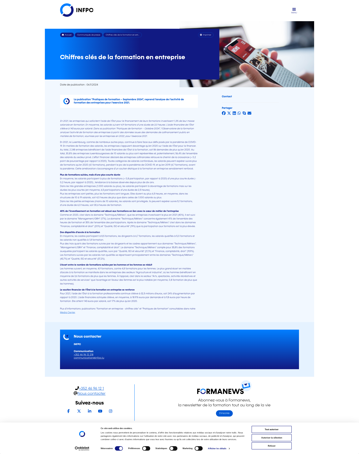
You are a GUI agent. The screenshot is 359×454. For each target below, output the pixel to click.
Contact (227, 96)
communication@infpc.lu (89, 358)
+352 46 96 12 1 (91, 388)
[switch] (146, 448)
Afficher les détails (217, 448)
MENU (294, 13)
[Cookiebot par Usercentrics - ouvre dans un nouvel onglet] (82, 448)
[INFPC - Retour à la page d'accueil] (79, 10)
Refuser (272, 446)
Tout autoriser (272, 429)
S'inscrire (224, 413)
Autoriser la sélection (271, 437)
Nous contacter (91, 394)
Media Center (67, 312)
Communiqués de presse (88, 35)
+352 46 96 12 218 (83, 354)
